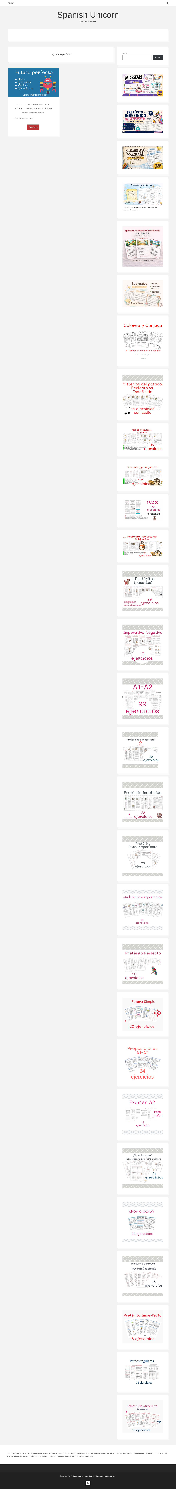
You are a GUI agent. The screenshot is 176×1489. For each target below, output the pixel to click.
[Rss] (88, 1483)
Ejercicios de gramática (35, 104)
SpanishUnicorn (38, 112)
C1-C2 (23, 104)
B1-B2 (18, 104)
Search (125, 53)
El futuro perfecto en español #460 (33, 108)
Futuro (47, 104)
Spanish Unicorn (88, 16)
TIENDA (11, 3)
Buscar (157, 57)
